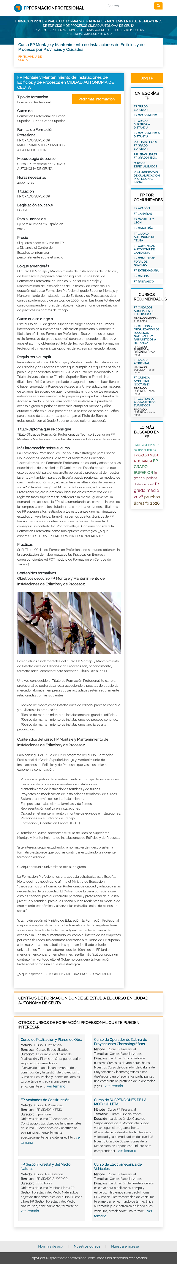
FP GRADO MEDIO (145, 115)
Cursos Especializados (145, 165)
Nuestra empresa (125, 1246)
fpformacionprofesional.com (72, 1258)
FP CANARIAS (143, 213)
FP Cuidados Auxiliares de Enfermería (144, 311)
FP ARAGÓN (142, 208)
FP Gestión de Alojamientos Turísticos (144, 402)
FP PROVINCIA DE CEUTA (30, 58)
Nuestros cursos (87, 1246)
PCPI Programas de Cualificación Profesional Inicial (147, 177)
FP (34, 30)
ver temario (56, 1086)
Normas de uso (50, 1246)
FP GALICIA (141, 276)
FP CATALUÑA (143, 228)
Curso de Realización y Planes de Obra (51, 1040)
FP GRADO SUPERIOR (141, 108)
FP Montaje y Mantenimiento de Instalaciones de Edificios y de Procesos (92, 30)
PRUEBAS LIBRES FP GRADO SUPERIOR (145, 145)
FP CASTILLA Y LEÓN (144, 221)
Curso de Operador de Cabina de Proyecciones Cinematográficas (120, 1042)
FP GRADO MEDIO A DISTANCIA (147, 135)
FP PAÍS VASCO (144, 281)
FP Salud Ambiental (142, 361)
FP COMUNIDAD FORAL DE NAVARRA (144, 261)
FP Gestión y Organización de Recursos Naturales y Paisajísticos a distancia (146, 334)
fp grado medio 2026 (146, 490)
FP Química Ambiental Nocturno (142, 381)
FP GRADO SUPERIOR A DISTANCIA (142, 124)
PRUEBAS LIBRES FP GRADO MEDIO (145, 156)
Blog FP (147, 78)
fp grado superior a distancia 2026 (145, 478)
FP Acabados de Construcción (45, 1100)
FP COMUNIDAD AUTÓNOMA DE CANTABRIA (144, 249)
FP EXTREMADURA (146, 270)
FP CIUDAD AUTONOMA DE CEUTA (144, 237)
